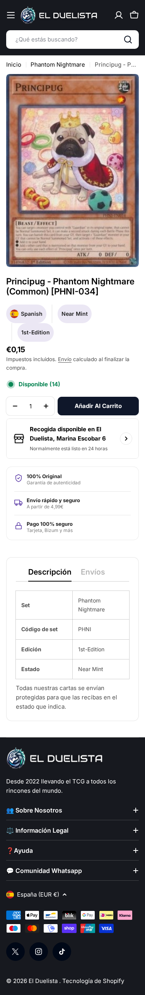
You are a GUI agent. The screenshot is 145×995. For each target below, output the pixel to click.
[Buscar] (128, 39)
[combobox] (72, 39)
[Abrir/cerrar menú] (10, 15)
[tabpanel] (72, 651)
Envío (65, 359)
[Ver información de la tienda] (126, 438)
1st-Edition (35, 332)
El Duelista (44, 981)
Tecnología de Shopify (93, 981)
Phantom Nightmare (58, 64)
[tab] (50, 574)
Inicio (13, 64)
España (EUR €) (38, 894)
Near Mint (74, 313)
